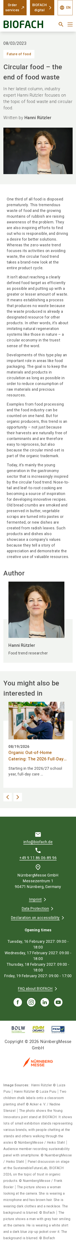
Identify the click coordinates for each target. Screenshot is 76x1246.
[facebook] (18, 1002)
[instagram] (31, 1002)
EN (65, 7)
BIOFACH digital (39, 7)
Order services (12, 7)
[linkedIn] (45, 1002)
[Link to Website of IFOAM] (38, 1029)
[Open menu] (70, 24)
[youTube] (58, 1002)
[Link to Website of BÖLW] (18, 1029)
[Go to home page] (25, 26)
